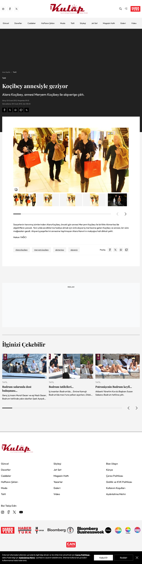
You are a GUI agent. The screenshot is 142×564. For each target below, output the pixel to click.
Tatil (72, 23)
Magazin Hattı (109, 23)
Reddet (123, 557)
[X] (14, 512)
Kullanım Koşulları (115, 488)
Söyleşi (83, 23)
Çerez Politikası (114, 475)
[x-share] (10, 110)
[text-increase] (26, 110)
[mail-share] (21, 110)
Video (133, 23)
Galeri (123, 23)
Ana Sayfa (6, 72)
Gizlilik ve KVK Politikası (119, 482)
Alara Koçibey (22, 250)
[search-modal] (120, 9)
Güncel (6, 23)
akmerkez (59, 250)
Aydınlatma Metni (116, 494)
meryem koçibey (41, 250)
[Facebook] (8, 512)
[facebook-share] (4, 110)
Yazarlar (58, 482)
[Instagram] (2, 512)
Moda (62, 23)
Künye (109, 469)
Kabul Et (103, 557)
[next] (125, 214)
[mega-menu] (126, 9)
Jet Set (94, 23)
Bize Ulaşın (112, 463)
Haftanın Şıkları (48, 23)
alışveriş (74, 250)
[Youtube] (21, 512)
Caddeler (32, 23)
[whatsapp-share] (15, 110)
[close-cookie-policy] (137, 557)
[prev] (128, 408)
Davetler (18, 23)
